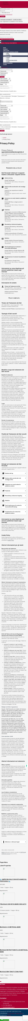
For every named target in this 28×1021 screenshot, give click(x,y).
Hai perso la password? (6, 14)
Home (4, 47)
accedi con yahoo (17, 19)
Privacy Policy (11, 1013)
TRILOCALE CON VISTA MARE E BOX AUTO (13, 904)
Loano (7, 58)
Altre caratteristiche (5, 94)
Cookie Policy (11, 540)
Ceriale (8, 61)
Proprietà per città (7, 56)
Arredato (14, 96)
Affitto (7, 53)
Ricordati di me (6, 12)
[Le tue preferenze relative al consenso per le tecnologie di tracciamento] (26, 765)
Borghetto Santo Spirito (11, 60)
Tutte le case (6, 50)
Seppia (9, 1015)
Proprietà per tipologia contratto (10, 51)
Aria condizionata (6, 96)
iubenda (3, 852)
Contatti (5, 64)
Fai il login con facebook (6, 19)
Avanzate (3, 75)
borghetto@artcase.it (8, 1007)
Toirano (8, 57)
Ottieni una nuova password (7, 39)
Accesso (3, 16)
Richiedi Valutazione (8, 63)
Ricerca (2, 76)
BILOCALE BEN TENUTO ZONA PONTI (11, 971)
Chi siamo (5, 49)
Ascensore (21, 96)
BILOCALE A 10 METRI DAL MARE (10, 927)
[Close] (0, 7)
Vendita (8, 54)
